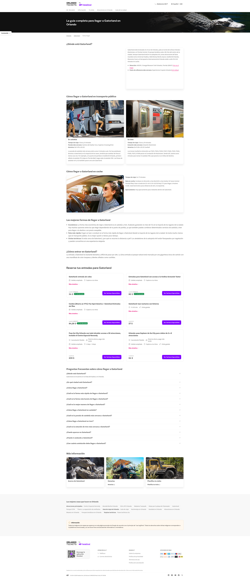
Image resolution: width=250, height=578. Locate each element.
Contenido (4, 33)
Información (82, 10)
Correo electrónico (106, 556)
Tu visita (91, 10)
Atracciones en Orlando (104, 10)
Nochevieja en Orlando (138, 509)
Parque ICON (70, 509)
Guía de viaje (124, 509)
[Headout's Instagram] (172, 575)
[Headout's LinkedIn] (168, 575)
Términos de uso (134, 560)
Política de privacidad (136, 556)
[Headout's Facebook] (178, 575)
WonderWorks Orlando (110, 506)
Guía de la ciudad (121, 10)
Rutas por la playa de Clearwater (159, 506)
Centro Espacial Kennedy (92, 506)
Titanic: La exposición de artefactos (88, 509)
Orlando (68, 35)
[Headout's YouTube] (175, 575)
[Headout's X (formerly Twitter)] (182, 575)
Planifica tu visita (153, 484)
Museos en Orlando (72, 512)
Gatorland (77, 35)
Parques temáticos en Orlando (91, 512)
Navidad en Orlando (155, 509)
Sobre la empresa (134, 553)
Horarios (111, 484)
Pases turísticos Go (123, 512)
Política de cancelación (136, 563)
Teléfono (102, 553)
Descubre (72, 10)
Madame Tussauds (140, 506)
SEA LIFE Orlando (126, 506)
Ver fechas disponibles (112, 293)
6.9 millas (175, 70)
